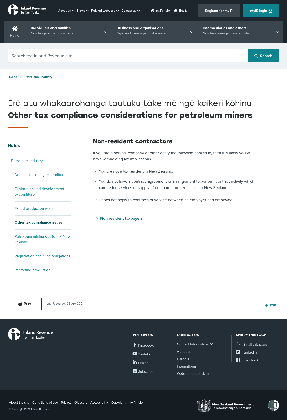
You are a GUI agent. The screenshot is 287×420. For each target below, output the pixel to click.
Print (27, 304)
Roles (13, 77)
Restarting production (32, 270)
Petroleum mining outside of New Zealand (42, 239)
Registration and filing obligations (42, 256)
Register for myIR (219, 11)
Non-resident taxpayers (121, 218)
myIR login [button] (258, 11)
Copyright (118, 403)
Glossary (80, 403)
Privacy (66, 403)
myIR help (135, 403)
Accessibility (99, 403)
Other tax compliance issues (38, 222)
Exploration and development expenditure (39, 191)
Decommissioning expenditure (40, 174)
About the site (19, 403)
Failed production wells (34, 208)
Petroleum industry (38, 77)
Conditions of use (45, 403)
